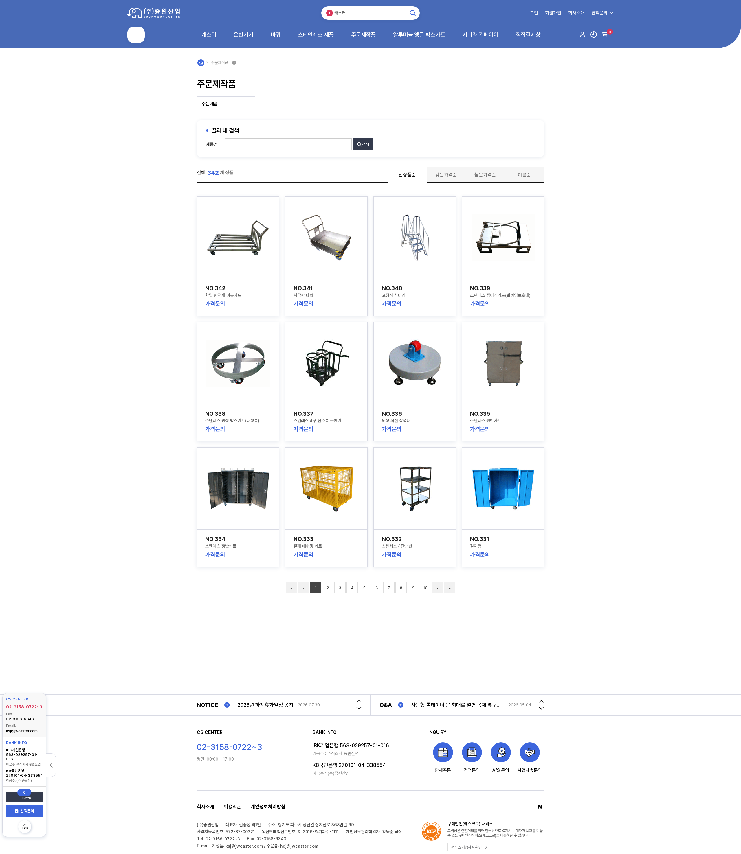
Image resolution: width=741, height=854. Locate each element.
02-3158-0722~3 (24, 706)
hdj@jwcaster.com (299, 846)
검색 (365, 144)
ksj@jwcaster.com (22, 731)
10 (425, 588)
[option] (293, 705)
